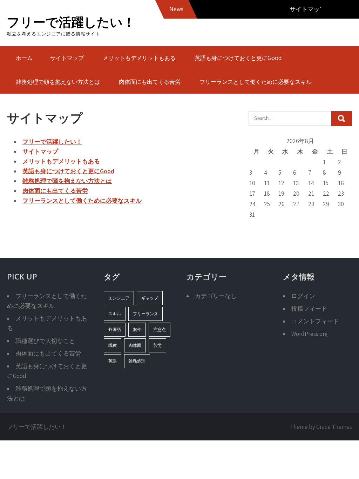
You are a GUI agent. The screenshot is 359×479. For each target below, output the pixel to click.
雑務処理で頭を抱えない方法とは (58, 82)
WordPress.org (309, 334)
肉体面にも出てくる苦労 (150, 82)
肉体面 (135, 345)
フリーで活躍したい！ (71, 22)
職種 (112, 345)
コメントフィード (315, 321)
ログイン (303, 296)
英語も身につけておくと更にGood (238, 58)
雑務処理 (137, 361)
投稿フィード (309, 308)
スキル (114, 313)
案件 (137, 329)
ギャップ (149, 298)
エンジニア (118, 298)
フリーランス (145, 313)
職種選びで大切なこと (45, 341)
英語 (112, 361)
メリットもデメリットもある (139, 58)
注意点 (159, 329)
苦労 (157, 345)
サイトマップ (67, 58)
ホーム (24, 58)
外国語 (114, 329)
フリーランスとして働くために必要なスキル (255, 82)
